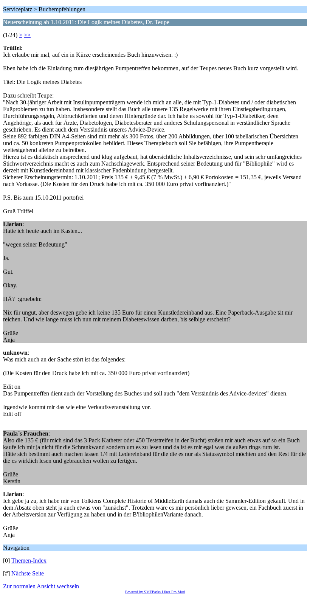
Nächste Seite (27, 573)
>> (27, 35)
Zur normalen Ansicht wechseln (41, 586)
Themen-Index (28, 560)
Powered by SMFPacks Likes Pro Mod (155, 592)
